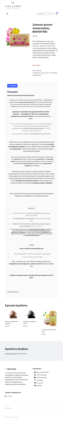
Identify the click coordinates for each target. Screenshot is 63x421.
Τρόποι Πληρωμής (41, 375)
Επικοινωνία (39, 383)
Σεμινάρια (39, 385)
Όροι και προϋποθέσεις (42, 372)
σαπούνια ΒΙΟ (37, 75)
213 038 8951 (23, 354)
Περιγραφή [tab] (12, 85)
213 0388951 (9, 396)
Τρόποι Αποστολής (41, 377)
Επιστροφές (39, 380)
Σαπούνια (54, 73)
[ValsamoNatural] (13, 5)
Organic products (45, 73)
